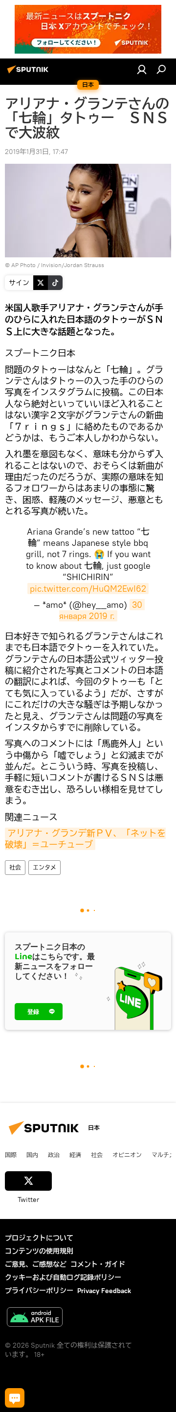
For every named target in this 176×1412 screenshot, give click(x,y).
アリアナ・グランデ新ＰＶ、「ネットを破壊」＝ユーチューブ (85, 839)
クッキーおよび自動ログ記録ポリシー (63, 1277)
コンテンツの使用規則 (39, 1251)
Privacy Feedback (104, 1290)
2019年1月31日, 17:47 (36, 151)
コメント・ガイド (97, 1264)
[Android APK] (34, 1318)
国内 (32, 1154)
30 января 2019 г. (102, 610)
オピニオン (127, 1154)
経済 (75, 1154)
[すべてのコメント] (14, 1398)
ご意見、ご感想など (35, 1264)
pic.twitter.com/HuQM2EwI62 (88, 588)
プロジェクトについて (39, 1238)
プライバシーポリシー (39, 1290)
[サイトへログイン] (142, 69)
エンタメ (44, 867)
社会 (15, 867)
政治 (54, 1154)
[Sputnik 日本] (29, 73)
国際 (11, 1154)
